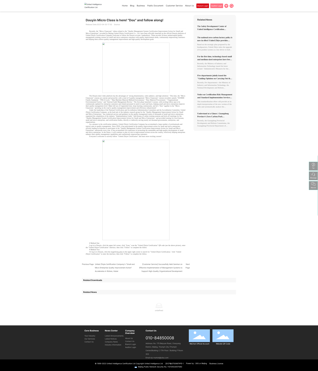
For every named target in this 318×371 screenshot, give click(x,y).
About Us (129, 338)
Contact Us (89, 342)
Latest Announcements (114, 336)
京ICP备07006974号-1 (174, 363)
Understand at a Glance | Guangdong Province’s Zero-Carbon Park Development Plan (213, 116)
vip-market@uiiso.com (159, 358)
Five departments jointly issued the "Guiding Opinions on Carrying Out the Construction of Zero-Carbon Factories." (214, 78)
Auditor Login (130, 347)
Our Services (89, 339)
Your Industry (89, 336)
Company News (111, 342)
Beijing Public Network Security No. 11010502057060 (160, 367)
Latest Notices (111, 339)
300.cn (198, 363)
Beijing (204, 363)
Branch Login (130, 344)
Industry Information (113, 345)
